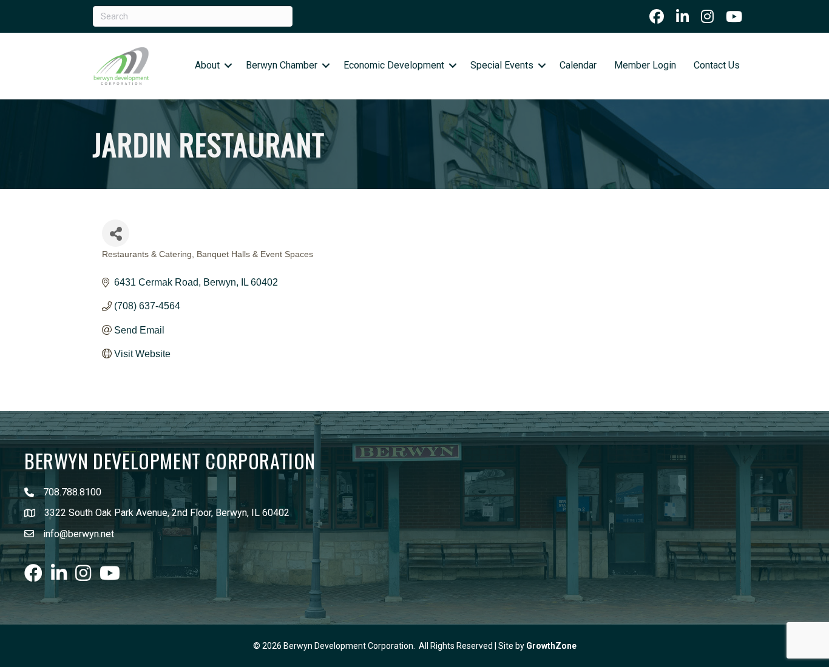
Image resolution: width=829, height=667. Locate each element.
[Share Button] (115, 233)
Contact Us (717, 65)
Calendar (578, 65)
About (207, 65)
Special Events (501, 65)
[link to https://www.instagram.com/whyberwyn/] (707, 16)
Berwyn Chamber (281, 65)
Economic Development (393, 65)
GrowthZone (551, 646)
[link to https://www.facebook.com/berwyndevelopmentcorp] (657, 16)
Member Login (645, 65)
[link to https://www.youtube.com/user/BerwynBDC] (734, 16)
